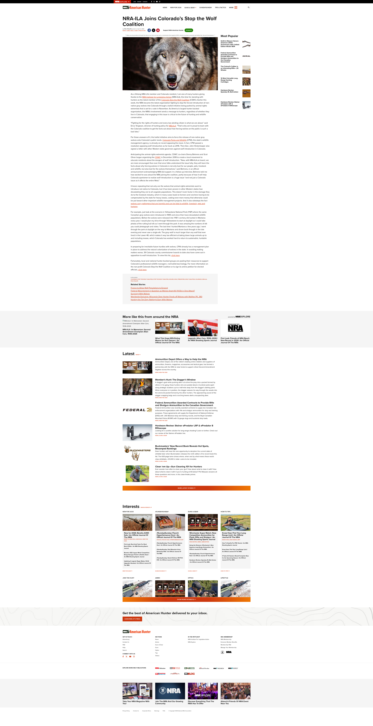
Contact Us (126, 642)
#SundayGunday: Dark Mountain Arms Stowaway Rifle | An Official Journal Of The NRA (169, 551)
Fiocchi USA (165, 540)
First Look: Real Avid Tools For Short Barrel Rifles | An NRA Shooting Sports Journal (136, 546)
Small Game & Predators (138, 31)
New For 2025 (128, 512)
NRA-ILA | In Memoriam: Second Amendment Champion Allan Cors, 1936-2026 (136, 331)
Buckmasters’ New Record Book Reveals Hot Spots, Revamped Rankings (182, 447)
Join (134, 2)
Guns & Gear (189, 8)
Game (128, 31)
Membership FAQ (226, 645)
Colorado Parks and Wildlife (174, 140)
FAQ (124, 645)
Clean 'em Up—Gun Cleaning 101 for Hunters (178, 466)
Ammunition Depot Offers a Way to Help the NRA (181, 359)
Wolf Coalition (190, 279)
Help (124, 648)
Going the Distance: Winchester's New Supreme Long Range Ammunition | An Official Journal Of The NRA (201, 547)
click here (175, 255)
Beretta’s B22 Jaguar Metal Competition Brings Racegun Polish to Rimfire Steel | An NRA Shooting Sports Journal (136, 555)
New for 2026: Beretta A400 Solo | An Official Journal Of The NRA (136, 535)
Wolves (171, 279)
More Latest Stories (194, 488)
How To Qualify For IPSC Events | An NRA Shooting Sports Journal (235, 544)
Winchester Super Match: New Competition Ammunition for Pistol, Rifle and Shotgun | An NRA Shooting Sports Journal (202, 536)
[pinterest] (158, 29)
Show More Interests (197, 599)
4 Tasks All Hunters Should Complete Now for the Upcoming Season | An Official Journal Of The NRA (235, 558)
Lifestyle (224, 578)
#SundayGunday (162, 512)
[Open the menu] (236, 7)
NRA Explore (192, 642)
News (165, 7)
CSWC (158, 157)
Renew (139, 2)
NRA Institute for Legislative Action (157, 97)
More (137, 355)
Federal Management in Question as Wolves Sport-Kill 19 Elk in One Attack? (163, 290)
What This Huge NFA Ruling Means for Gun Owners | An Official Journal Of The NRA (167, 340)
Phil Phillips (134, 281)
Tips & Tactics (220, 7)
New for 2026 (175, 7)
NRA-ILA (172, 125)
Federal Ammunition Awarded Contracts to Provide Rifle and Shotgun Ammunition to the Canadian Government (184, 404)
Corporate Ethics (146, 711)
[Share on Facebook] (149, 29)
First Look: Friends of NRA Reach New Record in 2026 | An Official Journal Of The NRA (235, 340)
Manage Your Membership (228, 648)
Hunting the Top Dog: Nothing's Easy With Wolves (151, 299)
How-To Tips (225, 512)
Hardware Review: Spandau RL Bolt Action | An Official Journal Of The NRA (202, 561)
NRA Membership (226, 639)
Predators (181, 279)
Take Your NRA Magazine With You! (136, 702)
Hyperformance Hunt (176, 540)
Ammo (157, 578)
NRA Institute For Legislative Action (198, 639)
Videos (157, 656)
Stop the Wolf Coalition (161, 279)
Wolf (175, 279)
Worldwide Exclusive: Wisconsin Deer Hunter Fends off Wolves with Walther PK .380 (166, 296)
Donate (145, 2)
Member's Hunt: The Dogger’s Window (175, 379)
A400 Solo (139, 539)
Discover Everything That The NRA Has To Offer (201, 702)
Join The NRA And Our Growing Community (169, 702)
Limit (238, 540)
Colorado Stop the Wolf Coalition (175, 99)
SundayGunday (205, 7)
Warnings (156, 711)
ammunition (205, 542)
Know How (225, 540)
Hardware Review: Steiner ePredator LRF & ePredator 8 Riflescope (184, 427)
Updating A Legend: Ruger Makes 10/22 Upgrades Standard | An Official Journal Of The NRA (137, 563)
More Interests (145, 507)
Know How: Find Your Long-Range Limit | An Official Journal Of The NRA (234, 535)
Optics (190, 578)
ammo (199, 542)
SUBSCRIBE (132, 619)
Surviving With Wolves (140, 293)
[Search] (249, 7)
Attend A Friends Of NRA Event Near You (234, 702)
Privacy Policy (126, 711)
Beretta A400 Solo (129, 539)
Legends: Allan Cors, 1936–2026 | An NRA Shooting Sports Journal (203, 339)
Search (125, 650)
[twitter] (153, 29)
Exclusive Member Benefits (229, 642)
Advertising (126, 639)
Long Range (233, 540)
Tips (156, 653)
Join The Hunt (128, 578)
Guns (156, 648)
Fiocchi (159, 540)
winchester (193, 542)
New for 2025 (127, 571)
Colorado (198, 279)
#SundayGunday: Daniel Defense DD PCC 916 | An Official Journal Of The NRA (170, 559)
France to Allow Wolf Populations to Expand (149, 287)
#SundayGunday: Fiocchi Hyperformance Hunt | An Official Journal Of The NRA (169, 535)
